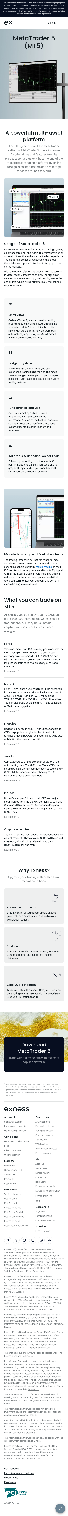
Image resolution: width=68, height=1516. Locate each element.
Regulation (40, 1211)
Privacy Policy (11, 1477)
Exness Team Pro (43, 1196)
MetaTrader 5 (10, 1198)
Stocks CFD (10, 1174)
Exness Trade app (12, 1207)
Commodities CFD (13, 1170)
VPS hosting (41, 1144)
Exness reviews (42, 1173)
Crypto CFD (10, 1183)
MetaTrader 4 (10, 1203)
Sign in (52, 22)
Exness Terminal (12, 1221)
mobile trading (44, 566)
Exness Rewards (43, 1231)
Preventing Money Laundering (19, 1473)
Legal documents (43, 1216)
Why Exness (41, 1168)
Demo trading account (15, 1130)
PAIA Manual (10, 1482)
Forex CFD (9, 1165)
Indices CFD (10, 1179)
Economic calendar (44, 1126)
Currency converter (45, 1135)
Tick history (41, 1139)
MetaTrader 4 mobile (14, 1216)
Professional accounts (15, 1126)
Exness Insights (43, 1153)
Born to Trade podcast (46, 1148)
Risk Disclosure (11, 1468)
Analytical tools (42, 1121)
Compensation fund (45, 1220)
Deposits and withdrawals (16, 1141)
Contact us (40, 1177)
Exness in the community (47, 1190)
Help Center (41, 1181)
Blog (37, 1200)
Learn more (10, 671)
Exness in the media (45, 1186)
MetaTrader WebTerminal (16, 1225)
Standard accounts (13, 1121)
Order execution (12, 1155)
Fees (6, 1146)
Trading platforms (12, 1194)
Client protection (12, 1150)
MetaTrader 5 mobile (14, 1212)
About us (39, 1164)
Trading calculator (44, 1130)
